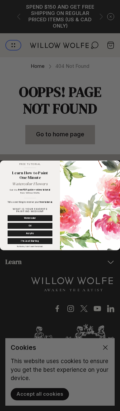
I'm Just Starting (30, 241)
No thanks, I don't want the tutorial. (30, 246)
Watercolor (30, 218)
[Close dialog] (117, 164)
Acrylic (30, 233)
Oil (30, 226)
